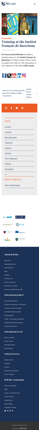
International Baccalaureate (12, 312)
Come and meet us (10, 282)
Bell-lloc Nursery (9, 337)
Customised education (11, 301)
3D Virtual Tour (8, 278)
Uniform (6, 367)
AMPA (5, 389)
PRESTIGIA (23, 428)
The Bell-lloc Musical (10, 326)
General (8, 148)
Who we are (7, 260)
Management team (10, 264)
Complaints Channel (10, 407)
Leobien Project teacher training (29, 93)
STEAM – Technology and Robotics (14, 319)
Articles (8, 132)
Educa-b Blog (8, 404)
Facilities (7, 275)
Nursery (8, 153)
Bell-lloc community (14, 380)
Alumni (8, 127)
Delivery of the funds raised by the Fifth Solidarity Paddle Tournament (13, 93)
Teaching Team (8, 268)
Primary (8, 164)
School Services (12, 354)
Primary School (8, 341)
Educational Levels (13, 332)
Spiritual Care (8, 400)
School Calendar (9, 374)
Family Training (8, 396)
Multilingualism (9, 315)
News (6, 271)
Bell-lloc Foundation (10, 386)
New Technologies (12, 185)
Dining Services (8, 360)
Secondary (7, 38)
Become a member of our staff (13, 289)
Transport (7, 363)
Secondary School (9, 345)
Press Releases (11, 158)
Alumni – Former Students (12, 393)
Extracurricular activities (11, 370)
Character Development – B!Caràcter (15, 304)
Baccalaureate (11, 137)
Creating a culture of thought (12, 308)
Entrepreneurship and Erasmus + (14, 322)
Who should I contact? (10, 286)
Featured (8, 143)
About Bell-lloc (11, 254)
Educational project (14, 295)
